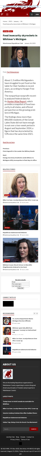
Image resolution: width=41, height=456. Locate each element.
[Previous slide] (34, 313)
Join (37, 14)
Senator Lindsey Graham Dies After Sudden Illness (20, 413)
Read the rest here (9, 142)
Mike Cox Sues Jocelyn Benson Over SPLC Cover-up (20, 200)
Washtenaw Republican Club (13, 43)
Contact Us (30, 437)
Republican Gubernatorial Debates (15, 232)
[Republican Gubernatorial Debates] (20, 217)
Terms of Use (25, 439)
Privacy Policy (15, 439)
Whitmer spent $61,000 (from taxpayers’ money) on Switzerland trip (7, 321)
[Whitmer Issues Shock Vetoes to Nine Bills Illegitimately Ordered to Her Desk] (20, 250)
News (11, 31)
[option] (20, 322)
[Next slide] (37, 313)
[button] (2, 14)
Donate (22, 437)
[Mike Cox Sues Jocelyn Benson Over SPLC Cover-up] (20, 185)
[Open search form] (27, 14)
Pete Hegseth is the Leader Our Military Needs (19, 150)
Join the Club (10, 437)
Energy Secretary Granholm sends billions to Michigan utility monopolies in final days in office (20, 157)
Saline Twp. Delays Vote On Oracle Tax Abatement (20, 422)
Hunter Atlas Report (16, 101)
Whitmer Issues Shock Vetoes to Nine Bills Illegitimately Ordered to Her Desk (7, 351)
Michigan (5, 31)
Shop (17, 437)
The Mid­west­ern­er (13, 72)
